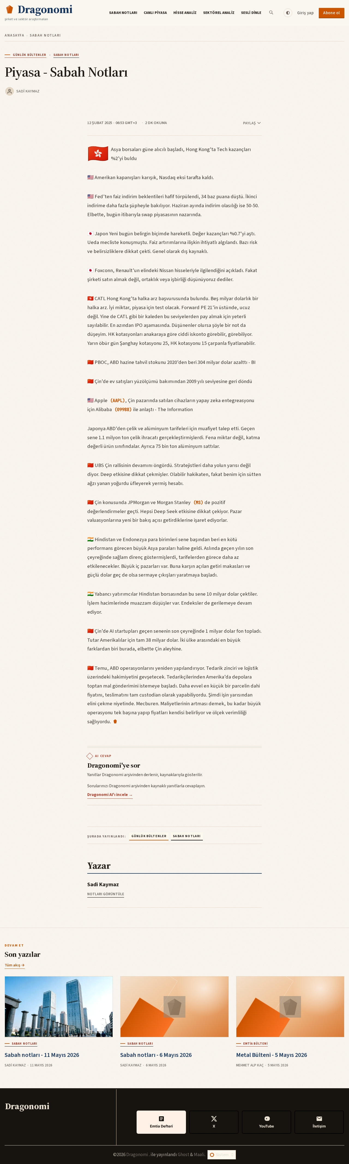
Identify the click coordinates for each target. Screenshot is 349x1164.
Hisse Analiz (185, 13)
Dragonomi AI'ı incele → (110, 795)
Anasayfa (14, 35)
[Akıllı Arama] (271, 13)
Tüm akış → (15, 965)
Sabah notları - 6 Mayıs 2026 (156, 1055)
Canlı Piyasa (155, 13)
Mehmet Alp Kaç (250, 1065)
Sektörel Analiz (218, 13)
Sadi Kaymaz (28, 91)
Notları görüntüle (105, 894)
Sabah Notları (123, 13)
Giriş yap (305, 13)
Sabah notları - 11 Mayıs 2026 (42, 1055)
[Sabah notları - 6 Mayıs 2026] (174, 1006)
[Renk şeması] (288, 12)
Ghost (183, 1154)
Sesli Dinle (251, 13)
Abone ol (331, 13)
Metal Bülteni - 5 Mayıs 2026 (271, 1055)
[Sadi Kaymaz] (9, 91)
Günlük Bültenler (29, 55)
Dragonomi (137, 1154)
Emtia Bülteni (255, 1044)
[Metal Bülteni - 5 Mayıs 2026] (290, 1006)
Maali (199, 1154)
